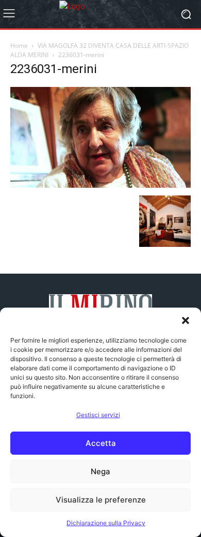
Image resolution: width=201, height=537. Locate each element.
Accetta (101, 443)
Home (19, 45)
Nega (100, 471)
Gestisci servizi (98, 415)
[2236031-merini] (100, 185)
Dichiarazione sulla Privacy (105, 523)
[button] (185, 320)
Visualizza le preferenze (101, 500)
